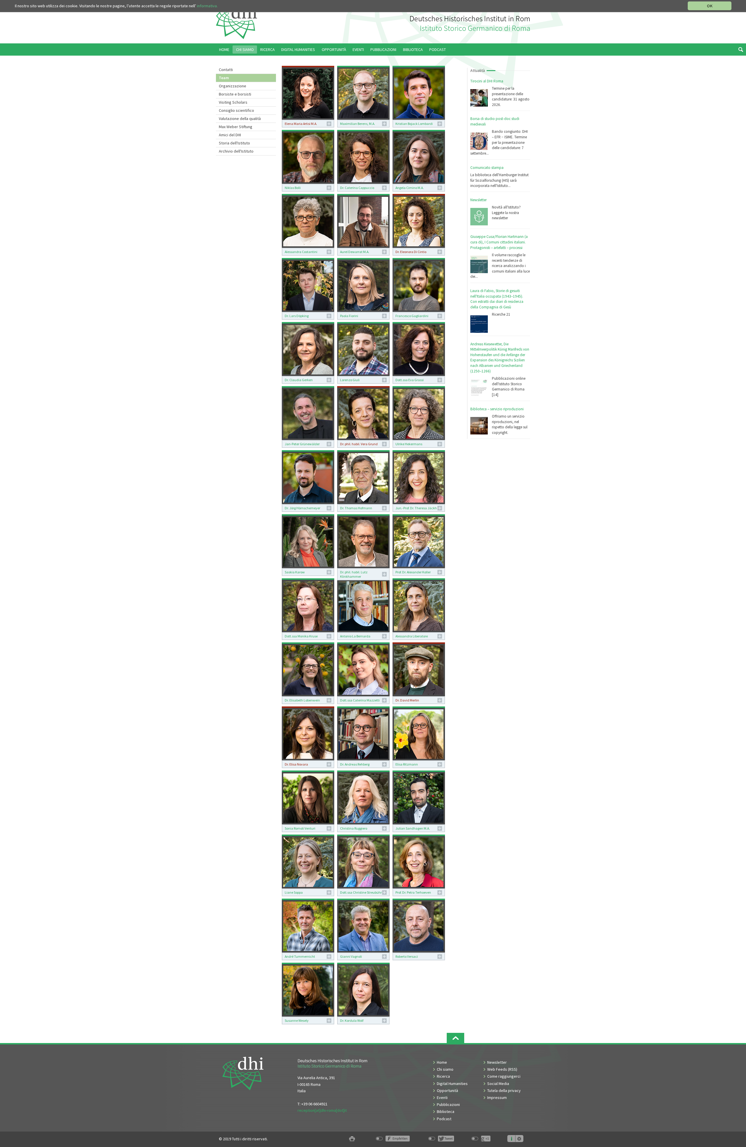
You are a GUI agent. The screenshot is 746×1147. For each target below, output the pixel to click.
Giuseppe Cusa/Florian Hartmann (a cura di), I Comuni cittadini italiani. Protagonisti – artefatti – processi (499, 242)
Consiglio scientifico (236, 110)
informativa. (207, 5)
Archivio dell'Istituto (236, 151)
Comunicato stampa (487, 167)
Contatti (226, 69)
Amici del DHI (230, 134)
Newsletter (478, 199)
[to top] (455, 1038)
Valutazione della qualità (240, 118)
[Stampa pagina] (352, 1139)
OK (709, 5)
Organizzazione (232, 86)
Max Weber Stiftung (235, 126)
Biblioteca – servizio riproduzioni (497, 409)
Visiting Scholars (233, 102)
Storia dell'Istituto (234, 143)
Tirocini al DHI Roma (486, 81)
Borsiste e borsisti (235, 94)
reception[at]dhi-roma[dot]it (322, 1110)
